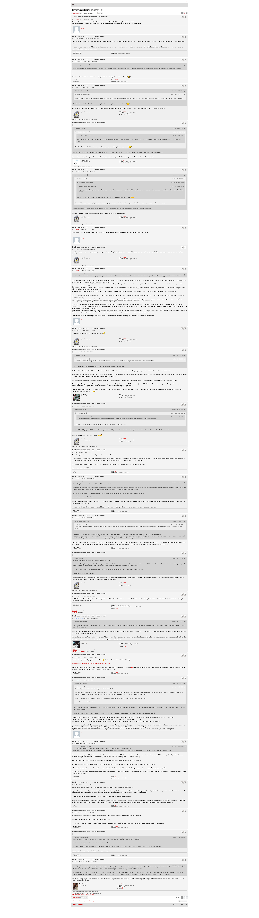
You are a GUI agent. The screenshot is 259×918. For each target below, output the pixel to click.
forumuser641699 (80, 521)
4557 (124, 394)
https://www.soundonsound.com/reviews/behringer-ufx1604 (91, 663)
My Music (74, 611)
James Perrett (79, 618)
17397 (124, 642)
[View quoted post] (89, 65)
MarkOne (78, 596)
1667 (116, 52)
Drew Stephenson (80, 861)
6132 (116, 510)
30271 (122, 883)
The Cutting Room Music (78, 651)
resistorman (78, 125)
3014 (124, 160)
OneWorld (78, 479)
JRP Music (74, 650)
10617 (116, 80)
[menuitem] (187, 1)
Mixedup (77, 352)
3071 (116, 604)
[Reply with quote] (182, 17)
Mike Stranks (78, 61)
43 (115, 471)
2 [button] (184, 13)
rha (76, 452)
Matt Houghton (79, 38)
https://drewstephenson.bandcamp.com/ (83, 894)
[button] (187, 13)
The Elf (77, 87)
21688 (124, 111)
